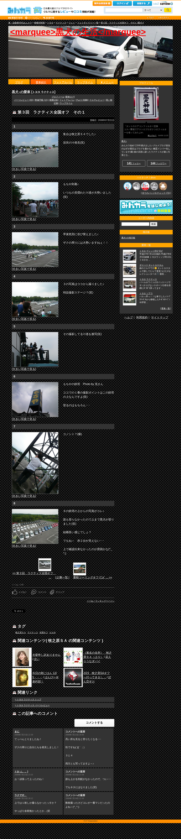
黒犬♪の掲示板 (128, 238)
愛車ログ (70, 97)
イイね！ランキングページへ (100, 601)
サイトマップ (159, 317)
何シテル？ (152, 135)
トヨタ (50, 23)
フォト (72, 23)
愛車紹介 (41, 82)
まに (16, 731)
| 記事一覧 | (62, 577)
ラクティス (61, 23)
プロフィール (58, 97)
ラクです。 (20, 795)
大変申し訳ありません (46, 654)
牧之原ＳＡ (20, 632)
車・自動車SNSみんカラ (20, 23)
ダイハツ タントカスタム (151, 265)
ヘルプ (156, 3)
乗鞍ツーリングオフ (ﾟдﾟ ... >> (92, 577)
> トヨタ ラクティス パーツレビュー (32, 705)
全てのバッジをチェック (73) (156, 193)
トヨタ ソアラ (146, 293)
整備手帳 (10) (41, 100)
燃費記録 (53, 100)
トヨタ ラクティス (43, 91)
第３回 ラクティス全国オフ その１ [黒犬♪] (122, 23)
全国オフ (43, 632)
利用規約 (142, 317)
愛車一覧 (165, 308)
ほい (36, 659)
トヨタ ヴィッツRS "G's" (151, 251)
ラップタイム (85, 82)
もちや (52, 632)
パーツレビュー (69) (23, 100)
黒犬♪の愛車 (21, 92)
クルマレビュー (96, 100)
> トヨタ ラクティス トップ (28, 699)
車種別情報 (39, 23)
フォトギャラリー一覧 (87, 23)
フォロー (134, 163)
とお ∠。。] (21, 771)
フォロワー (159, 163)
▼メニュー (107, 82)
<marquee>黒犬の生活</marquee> (78, 32)
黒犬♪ (124, 141)
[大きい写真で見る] (24, 169)
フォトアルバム (63, 82)
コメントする (94, 722)
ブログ (19, 82)
